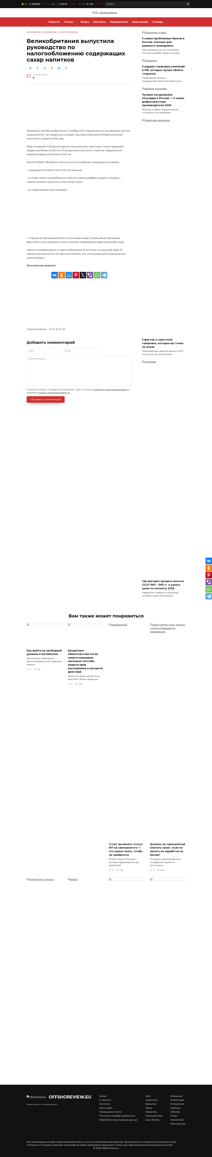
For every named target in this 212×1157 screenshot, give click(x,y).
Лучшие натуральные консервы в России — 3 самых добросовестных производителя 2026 (163, 100)
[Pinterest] (76, 275)
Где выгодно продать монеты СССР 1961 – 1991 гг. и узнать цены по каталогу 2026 (163, 585)
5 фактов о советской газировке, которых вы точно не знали (162, 343)
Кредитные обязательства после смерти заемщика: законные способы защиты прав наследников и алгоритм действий (85, 661)
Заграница (176, 1096)
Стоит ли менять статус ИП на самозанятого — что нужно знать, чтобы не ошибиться (126, 849)
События (175, 1112)
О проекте (105, 1100)
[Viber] (90, 275)
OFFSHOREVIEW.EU (70, 1096)
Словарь (157, 22)
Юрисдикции (50, 32)
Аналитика (151, 1100)
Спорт (173, 1115)
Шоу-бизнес (152, 1120)
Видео (85, 22)
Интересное (177, 1104)
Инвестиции (177, 1100)
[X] (83, 275)
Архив (102, 1096)
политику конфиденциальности (54, 392)
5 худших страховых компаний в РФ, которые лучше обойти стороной (163, 70)
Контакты (104, 1104)
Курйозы (175, 1108)
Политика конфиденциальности (117, 1115)
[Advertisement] (79, 108)
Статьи (68, 22)
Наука (149, 1108)
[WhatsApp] (97, 275)
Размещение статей (110, 1112)
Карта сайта (105, 1108)
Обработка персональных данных (118, 1120)
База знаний (140, 22)
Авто (148, 1096)
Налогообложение (68, 32)
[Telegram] (104, 275)
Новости (54, 22)
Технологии (176, 1120)
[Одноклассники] (61, 275)
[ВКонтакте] (54, 275)
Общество (151, 1112)
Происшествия (154, 1115)
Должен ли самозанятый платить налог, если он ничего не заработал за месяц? (167, 849)
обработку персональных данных (110, 389)
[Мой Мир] (68, 275)
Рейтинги (99, 22)
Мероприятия (119, 22)
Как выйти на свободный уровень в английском (44, 652)
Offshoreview (34, 32)
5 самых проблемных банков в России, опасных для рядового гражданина (163, 42)
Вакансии (151, 1104)
